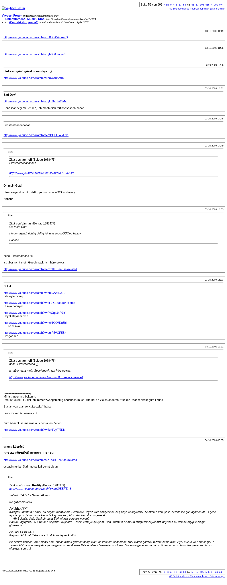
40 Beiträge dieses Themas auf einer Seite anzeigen (197, 8)
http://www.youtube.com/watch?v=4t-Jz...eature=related (39, 302)
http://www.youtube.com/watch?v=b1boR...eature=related (40, 460)
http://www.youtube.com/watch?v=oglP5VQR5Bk (35, 332)
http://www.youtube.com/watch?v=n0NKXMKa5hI (35, 322)
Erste (168, 4)
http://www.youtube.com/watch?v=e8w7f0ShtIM (34, 78)
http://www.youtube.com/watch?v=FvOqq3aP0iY (35, 312)
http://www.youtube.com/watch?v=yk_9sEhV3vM (35, 101)
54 (184, 4)
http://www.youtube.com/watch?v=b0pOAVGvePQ (36, 37)
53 (180, 4)
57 (197, 4)
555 (207, 4)
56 (193, 4)
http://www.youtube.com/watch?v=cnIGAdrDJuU (34, 292)
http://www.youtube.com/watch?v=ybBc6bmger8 (34, 54)
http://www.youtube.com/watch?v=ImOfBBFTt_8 (40, 488)
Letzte (218, 4)
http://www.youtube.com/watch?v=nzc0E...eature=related (40, 269)
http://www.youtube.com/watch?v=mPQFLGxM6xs (36, 135)
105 (202, 4)
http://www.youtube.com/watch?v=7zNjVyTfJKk (34, 429)
